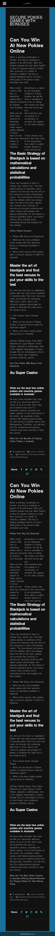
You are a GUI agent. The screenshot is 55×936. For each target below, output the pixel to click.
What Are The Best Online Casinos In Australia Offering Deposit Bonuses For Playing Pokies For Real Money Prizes (27, 879)
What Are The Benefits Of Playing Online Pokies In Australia (26, 440)
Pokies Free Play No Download (24, 533)
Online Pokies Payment (20, 230)
